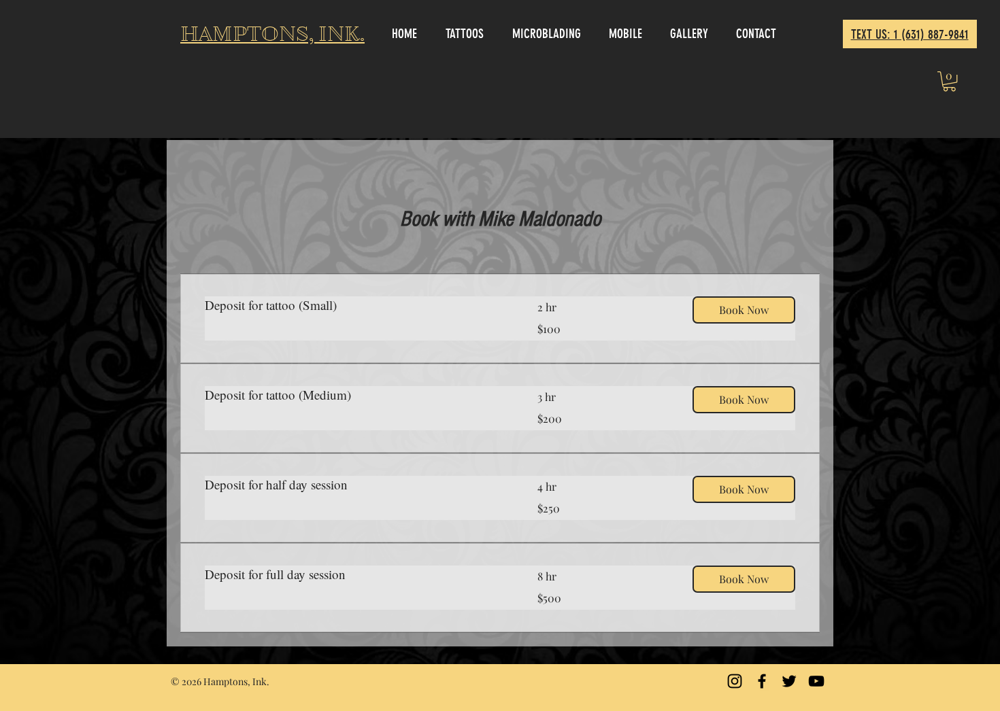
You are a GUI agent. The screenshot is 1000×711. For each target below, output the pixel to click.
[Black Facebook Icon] (761, 681)
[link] (355, 304)
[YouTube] (816, 681)
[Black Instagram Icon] (734, 681)
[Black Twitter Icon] (789, 681)
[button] (949, 81)
